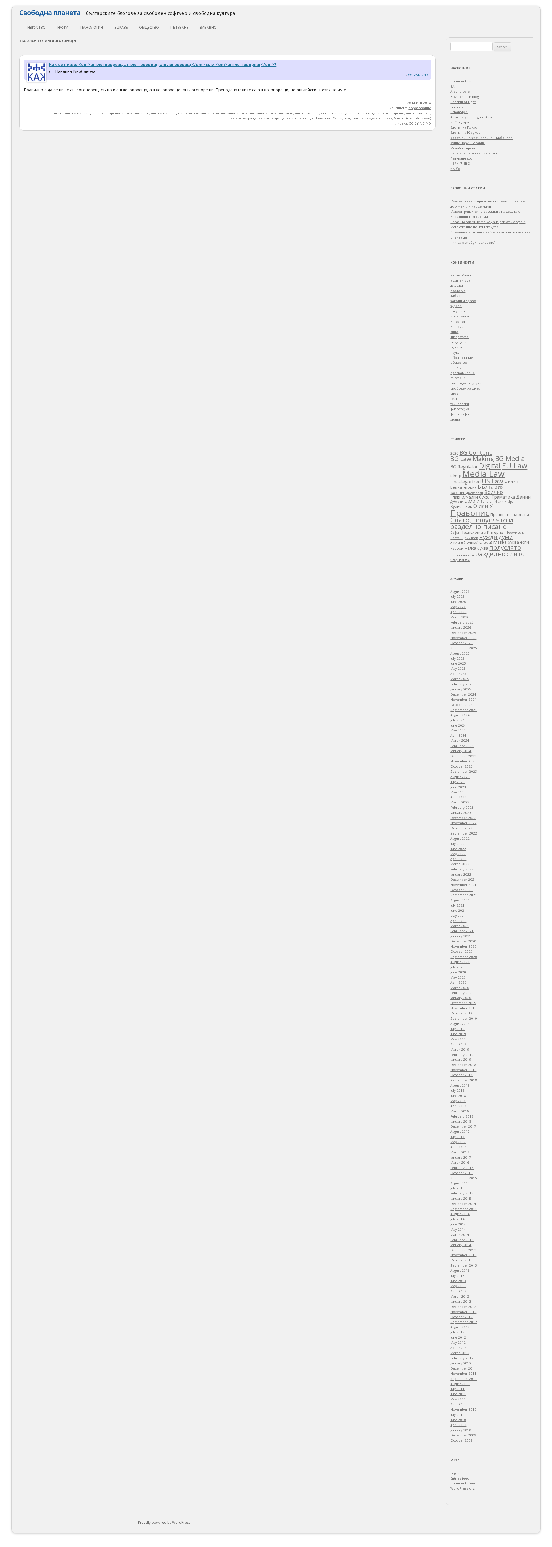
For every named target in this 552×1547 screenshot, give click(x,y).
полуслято (505, 547)
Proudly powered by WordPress (164, 1522)
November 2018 (463, 1070)
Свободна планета (49, 12)
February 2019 (462, 1054)
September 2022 (463, 833)
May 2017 (458, 1142)
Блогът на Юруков (465, 132)
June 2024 (458, 725)
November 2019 (463, 1008)
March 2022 (459, 864)
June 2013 (458, 1281)
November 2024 (463, 699)
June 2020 (458, 972)
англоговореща (334, 113)
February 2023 (462, 807)
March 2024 (459, 740)
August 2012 (460, 1327)
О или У (483, 505)
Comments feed (463, 1483)
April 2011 (458, 1404)
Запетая (487, 501)
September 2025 (463, 648)
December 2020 (463, 941)
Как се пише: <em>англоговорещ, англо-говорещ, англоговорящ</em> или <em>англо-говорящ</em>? (162, 64)
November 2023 (463, 761)
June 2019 (458, 1034)
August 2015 (460, 1183)
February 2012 (462, 1358)
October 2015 (461, 1173)
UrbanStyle (459, 112)
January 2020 (460, 998)
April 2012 (458, 1347)
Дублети (456, 501)
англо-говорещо (165, 113)
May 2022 (458, 854)
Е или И (472, 501)
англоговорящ (418, 113)
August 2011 (460, 1384)
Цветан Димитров (464, 538)
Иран (512, 501)
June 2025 (458, 663)
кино (454, 332)
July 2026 (457, 596)
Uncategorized (465, 482)
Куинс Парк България (467, 143)
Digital (490, 466)
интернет (457, 321)
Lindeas (456, 107)
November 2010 (463, 1409)
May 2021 (458, 915)
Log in (455, 1473)
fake (453, 475)
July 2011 (457, 1389)
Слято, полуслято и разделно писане (362, 118)
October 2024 (461, 704)
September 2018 (463, 1080)
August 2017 (460, 1131)
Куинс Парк (461, 506)
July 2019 (457, 1029)
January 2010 (460, 1430)
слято (516, 553)
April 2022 (458, 859)
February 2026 (462, 622)
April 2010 (458, 1425)
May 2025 (458, 668)
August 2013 (460, 1270)
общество (149, 27)
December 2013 (463, 1250)
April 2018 (458, 1106)
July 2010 (457, 1414)
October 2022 (461, 828)
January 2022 (460, 874)
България (491, 486)
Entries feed (459, 1478)
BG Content (475, 452)
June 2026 (458, 601)
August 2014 (460, 1214)
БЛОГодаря (459, 122)
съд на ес (460, 559)
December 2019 (463, 1003)
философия (459, 409)
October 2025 (461, 643)
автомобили (460, 275)
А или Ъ (512, 482)
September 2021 (463, 895)
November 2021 (463, 884)
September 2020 (463, 956)
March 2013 (459, 1296)
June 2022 (458, 849)
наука (62, 27)
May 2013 (458, 1286)
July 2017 (457, 1136)
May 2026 (458, 607)
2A (452, 86)
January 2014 (460, 1245)
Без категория (463, 487)
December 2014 (463, 1203)
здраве (121, 27)
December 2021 (463, 879)
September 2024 (463, 710)
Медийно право (463, 148)
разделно (490, 553)
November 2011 (463, 1373)
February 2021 (462, 931)
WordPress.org (462, 1488)
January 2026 (460, 627)
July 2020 (457, 967)
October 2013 (461, 1260)
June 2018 (458, 1095)
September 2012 (463, 1322)
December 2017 (463, 1126)
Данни (523, 497)
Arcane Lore (460, 91)
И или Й (500, 501)
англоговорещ (307, 113)
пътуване (179, 27)
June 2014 (458, 1224)
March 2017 (459, 1152)
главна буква (506, 542)
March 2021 (459, 925)
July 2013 (457, 1275)
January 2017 (460, 1157)
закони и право (463, 301)
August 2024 (460, 715)
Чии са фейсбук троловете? (472, 242)
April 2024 (458, 735)
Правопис (323, 118)
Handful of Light (463, 102)
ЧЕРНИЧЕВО (460, 163)
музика (456, 347)
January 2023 (460, 812)
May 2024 (458, 730)
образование (419, 108)
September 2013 (463, 1265)
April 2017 (458, 1147)
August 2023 (460, 777)
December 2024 (463, 694)
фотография (460, 414)
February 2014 (462, 1240)
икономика (459, 316)
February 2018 (462, 1116)
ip (459, 476)
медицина (458, 342)
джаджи (456, 285)
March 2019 (459, 1049)
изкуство (36, 27)
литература (459, 337)
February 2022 (462, 869)
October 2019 (461, 1013)
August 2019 (460, 1023)
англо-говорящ (193, 113)
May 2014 (458, 1229)
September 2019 (463, 1018)
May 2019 (458, 1039)
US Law (492, 481)
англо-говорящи (250, 113)
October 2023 (461, 766)
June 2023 (458, 787)
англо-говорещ (78, 113)
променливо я (462, 555)
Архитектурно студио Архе (471, 117)
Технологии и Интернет (483, 532)
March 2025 (459, 679)
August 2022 (460, 838)
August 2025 (460, 653)
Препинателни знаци (509, 514)
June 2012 (458, 1337)
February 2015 (462, 1193)
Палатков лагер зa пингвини (473, 153)
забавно (208, 27)
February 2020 (462, 992)
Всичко (493, 492)
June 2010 (458, 1420)
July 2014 (457, 1219)
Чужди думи (496, 537)
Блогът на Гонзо (463, 127)
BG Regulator (464, 467)
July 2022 (457, 843)
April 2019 (458, 1044)
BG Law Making (472, 458)
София (455, 532)
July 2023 (457, 782)
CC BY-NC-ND (418, 75)
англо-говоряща (221, 113)
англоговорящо (299, 118)
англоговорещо (390, 113)
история (456, 326)
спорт (455, 393)
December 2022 (463, 818)
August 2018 (460, 1085)
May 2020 (458, 977)
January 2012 (460, 1363)
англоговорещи (362, 113)
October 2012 (461, 1317)
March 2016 (459, 1162)
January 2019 (460, 1059)
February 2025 (462, 684)
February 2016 (462, 1167)
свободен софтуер (465, 383)
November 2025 (463, 638)
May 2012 (458, 1342)
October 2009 (461, 1440)
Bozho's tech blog (464, 96)
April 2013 (458, 1291)
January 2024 (460, 751)
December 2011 (463, 1368)
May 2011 (458, 1399)
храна (455, 419)
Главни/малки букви (470, 497)
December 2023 (463, 756)
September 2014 (463, 1209)
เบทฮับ (455, 168)
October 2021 (461, 890)
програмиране (462, 373)
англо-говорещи (135, 113)
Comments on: (462, 81)
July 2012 (457, 1332)
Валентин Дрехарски (466, 493)
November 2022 (463, 823)
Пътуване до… (462, 158)
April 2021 (458, 921)
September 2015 (463, 1178)
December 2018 (463, 1064)
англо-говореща (106, 113)
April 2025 (458, 673)
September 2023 (463, 771)
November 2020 (463, 946)
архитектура (460, 280)
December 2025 (463, 632)
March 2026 (459, 617)
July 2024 (457, 720)
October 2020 (461, 951)
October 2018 (461, 1075)
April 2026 (458, 612)
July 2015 (457, 1188)
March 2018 (459, 1111)
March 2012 (459, 1353)
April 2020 (458, 982)
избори (456, 548)
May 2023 (458, 792)
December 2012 (463, 1306)
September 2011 (463, 1378)
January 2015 (460, 1198)
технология (91, 27)
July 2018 (457, 1090)
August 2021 (460, 900)
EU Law (514, 465)
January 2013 (460, 1301)
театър (455, 398)
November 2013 (463, 1255)
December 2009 (463, 1435)
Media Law (483, 473)
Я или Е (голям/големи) (412, 118)
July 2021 (457, 905)
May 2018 (458, 1101)
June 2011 (458, 1394)
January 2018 (460, 1121)
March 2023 (459, 802)
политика (457, 367)
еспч (524, 542)
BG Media (510, 458)
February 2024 (462, 746)
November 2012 (463, 1312)
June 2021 (458, 910)
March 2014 (459, 1234)
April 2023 (458, 797)
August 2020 (460, 962)
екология (457, 291)
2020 (454, 453)
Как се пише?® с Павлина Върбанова (481, 137)
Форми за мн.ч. (518, 532)
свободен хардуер (465, 388)
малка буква (476, 548)
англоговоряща (244, 118)
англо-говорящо (279, 113)
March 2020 (459, 987)
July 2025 (457, 658)
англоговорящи (271, 118)
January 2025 (460, 689)
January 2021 (460, 936)
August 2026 (460, 591)
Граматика (503, 497)
